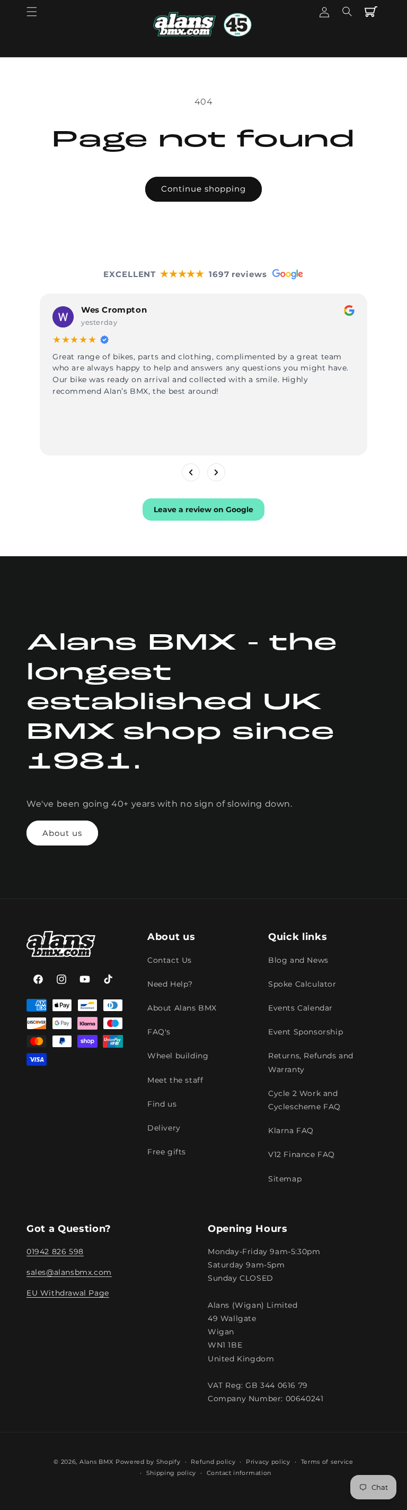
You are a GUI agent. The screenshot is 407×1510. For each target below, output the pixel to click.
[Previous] (191, 472)
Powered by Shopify (148, 1461)
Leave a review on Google (203, 509)
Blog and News (298, 960)
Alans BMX (96, 1461)
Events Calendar (300, 1008)
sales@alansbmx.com (69, 1272)
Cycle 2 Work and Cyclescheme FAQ (304, 1100)
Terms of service (327, 1461)
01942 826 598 (55, 1251)
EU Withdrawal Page (67, 1293)
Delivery (164, 1128)
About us (62, 833)
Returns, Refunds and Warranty (310, 1062)
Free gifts (166, 1152)
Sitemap (285, 1179)
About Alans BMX (182, 1008)
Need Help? (170, 984)
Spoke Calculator (302, 984)
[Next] (216, 472)
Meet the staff (175, 1080)
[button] (31, 11)
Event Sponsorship (305, 1032)
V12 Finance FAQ (301, 1154)
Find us (161, 1104)
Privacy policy (268, 1461)
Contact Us (169, 960)
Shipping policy (171, 1473)
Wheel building (177, 1055)
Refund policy (213, 1461)
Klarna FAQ (291, 1130)
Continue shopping (203, 189)
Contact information (239, 1473)
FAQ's (159, 1032)
